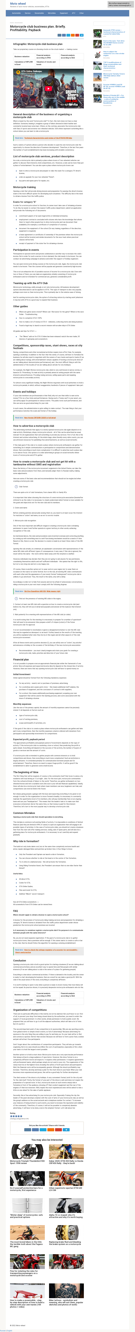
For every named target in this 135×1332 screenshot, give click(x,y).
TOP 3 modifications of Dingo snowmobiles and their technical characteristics (112, 65)
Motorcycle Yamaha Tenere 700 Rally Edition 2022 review (114, 76)
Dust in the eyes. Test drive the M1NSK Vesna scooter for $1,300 (113, 43)
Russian (3, 1331)
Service (27, 13)
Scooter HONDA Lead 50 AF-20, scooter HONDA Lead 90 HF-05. (114, 86)
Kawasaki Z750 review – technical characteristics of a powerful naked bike (114, 32)
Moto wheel (18, 3)
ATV (73, 13)
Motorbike (52, 13)
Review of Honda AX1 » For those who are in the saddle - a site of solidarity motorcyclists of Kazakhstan (114, 99)
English (9, 1331)
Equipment (64, 13)
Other (81, 13)
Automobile (16, 13)
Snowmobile (39, 13)
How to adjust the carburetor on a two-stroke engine (113, 53)
